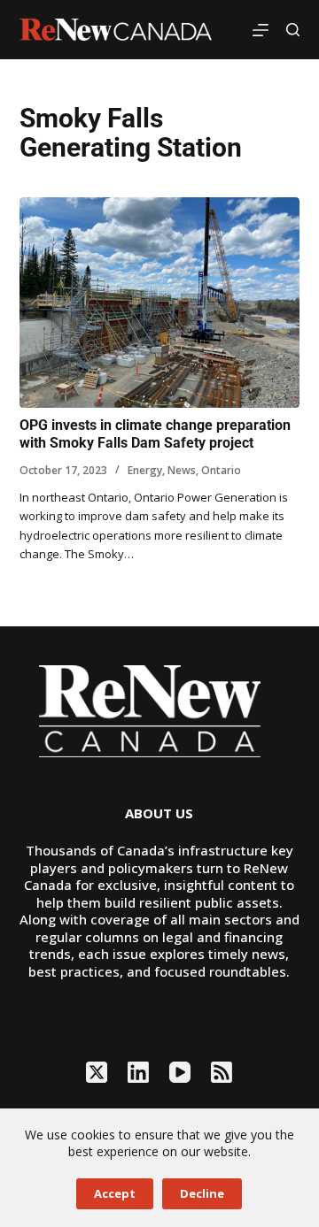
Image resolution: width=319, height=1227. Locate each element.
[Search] (293, 29)
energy (145, 470)
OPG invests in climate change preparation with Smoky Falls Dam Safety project (155, 434)
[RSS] (221, 1072)
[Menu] (260, 30)
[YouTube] (180, 1072)
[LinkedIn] (138, 1072)
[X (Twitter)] (96, 1072)
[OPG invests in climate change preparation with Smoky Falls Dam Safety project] (159, 302)
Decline (202, 1193)
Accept (115, 1193)
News (181, 470)
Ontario (221, 470)
